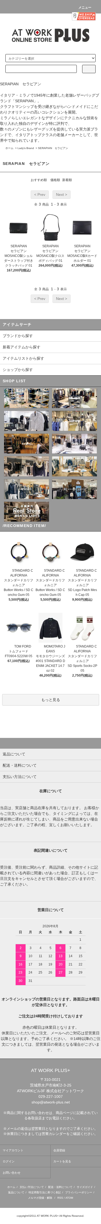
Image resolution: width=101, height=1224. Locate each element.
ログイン (9, 1161)
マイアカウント (13, 1150)
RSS (60, 1197)
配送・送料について (60, 1187)
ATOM (69, 1197)
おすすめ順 (39, 180)
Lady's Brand (26, 148)
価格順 (55, 180)
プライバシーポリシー (78, 1192)
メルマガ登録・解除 (40, 1197)
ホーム (9, 148)
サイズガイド (85, 1187)
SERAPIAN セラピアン (53, 148)
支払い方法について (32, 1187)
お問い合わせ (11, 1172)
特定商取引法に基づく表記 (45, 1192)
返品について (16, 1192)
